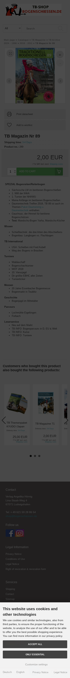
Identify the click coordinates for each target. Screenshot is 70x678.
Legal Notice (60, 672)
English (20, 672)
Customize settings (36, 664)
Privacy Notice (40, 672)
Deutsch (7, 672)
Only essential (35, 654)
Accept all (35, 644)
